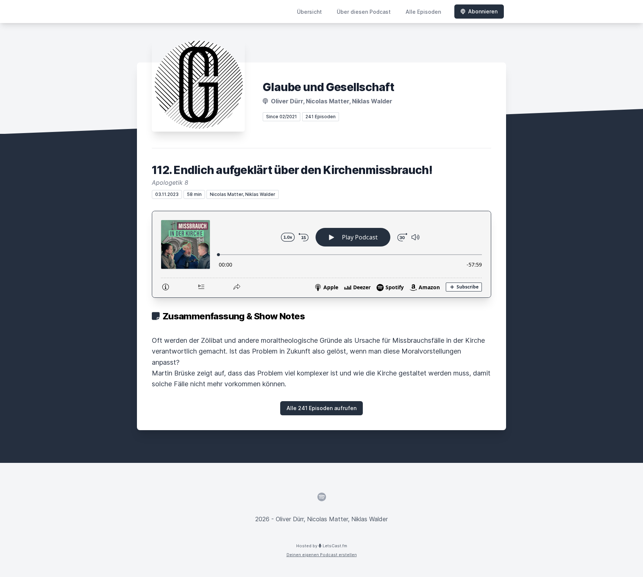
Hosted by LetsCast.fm (321, 545)
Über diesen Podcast (364, 12)
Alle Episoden (423, 12)
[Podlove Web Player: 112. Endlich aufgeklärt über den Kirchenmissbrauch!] (321, 254)
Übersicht (309, 12)
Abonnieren (483, 11)
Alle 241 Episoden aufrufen (321, 408)
